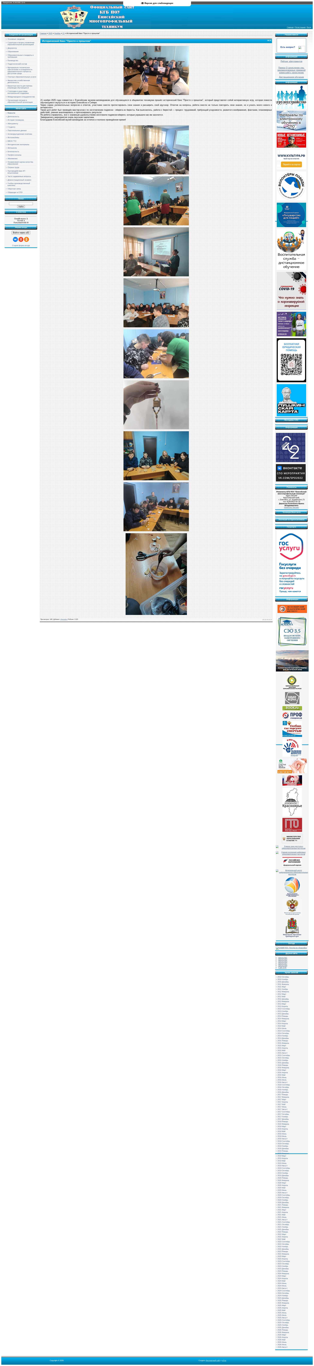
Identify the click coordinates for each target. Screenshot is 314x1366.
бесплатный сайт (213, 1360)
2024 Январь (283, 1271)
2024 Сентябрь (284, 1291)
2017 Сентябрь (284, 1112)
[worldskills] (292, 703)
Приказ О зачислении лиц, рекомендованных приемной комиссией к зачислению (291, 70)
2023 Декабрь (283, 1269)
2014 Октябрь (283, 1033)
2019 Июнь (282, 1163)
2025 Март (282, 1305)
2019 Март (282, 1156)
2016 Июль (282, 1080)
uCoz (224, 1360)
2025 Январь (283, 1300)
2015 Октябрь (283, 1058)
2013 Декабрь (283, 1014)
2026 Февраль (283, 1332)
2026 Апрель (283, 1337)
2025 (50, 33)
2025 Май (281, 1310)
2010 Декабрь (283, 982)
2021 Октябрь (283, 1224)
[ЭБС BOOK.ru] (292, 710)
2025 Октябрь (283, 1323)
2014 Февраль (283, 1019)
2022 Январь (283, 1232)
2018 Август (283, 1139)
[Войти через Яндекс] (20, 239)
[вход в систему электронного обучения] (292, 646)
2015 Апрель (283, 1048)
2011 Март (282, 987)
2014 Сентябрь (284, 1031)
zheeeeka (63, 619)
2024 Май (281, 1281)
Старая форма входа (21, 245)
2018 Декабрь (283, 1148)
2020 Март (282, 1183)
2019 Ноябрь (283, 1173)
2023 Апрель (283, 1259)
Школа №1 (282, 958)
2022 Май (281, 1239)
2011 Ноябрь (283, 989)
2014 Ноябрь (283, 1036)
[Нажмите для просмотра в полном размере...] (156, 94)
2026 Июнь (282, 1342)
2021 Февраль (283, 1207)
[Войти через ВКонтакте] (15, 239)
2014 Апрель (283, 1023)
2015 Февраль (283, 1043)
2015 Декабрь (283, 1063)
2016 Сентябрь (284, 1085)
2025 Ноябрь (283, 1325)
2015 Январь (283, 1041)
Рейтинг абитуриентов (291, 61)
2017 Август (283, 1109)
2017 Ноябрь (283, 1117)
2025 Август (283, 1318)
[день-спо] (290, 461)
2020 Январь (283, 1178)
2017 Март (282, 1099)
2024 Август (283, 1288)
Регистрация (300, 27)
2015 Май (281, 1050)
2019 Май (281, 1161)
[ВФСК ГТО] (292, 831)
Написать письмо (291, 507)
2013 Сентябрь (284, 1009)
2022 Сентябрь (284, 1242)
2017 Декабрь (283, 1119)
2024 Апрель (283, 1278)
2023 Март (282, 1256)
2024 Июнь (282, 1283)
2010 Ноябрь (283, 979)
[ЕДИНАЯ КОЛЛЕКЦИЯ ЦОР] (292, 689)
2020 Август (283, 1193)
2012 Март (282, 994)
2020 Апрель (283, 1185)
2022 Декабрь (283, 1249)
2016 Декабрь (283, 1092)
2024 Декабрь (283, 1298)
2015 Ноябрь (283, 1060)
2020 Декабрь (283, 1202)
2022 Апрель (283, 1237)
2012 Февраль (283, 992)
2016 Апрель (283, 1072)
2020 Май (281, 1188)
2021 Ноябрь (283, 1227)
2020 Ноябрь (283, 1200)
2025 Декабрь (283, 1327)
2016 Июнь (282, 1077)
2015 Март (282, 1046)
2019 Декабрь (283, 1175)
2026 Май (281, 1340)
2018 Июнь (282, 1134)
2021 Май (281, 1215)
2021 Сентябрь (284, 1222)
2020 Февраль (283, 1180)
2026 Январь (283, 1330)
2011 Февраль (283, 984)
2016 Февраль (283, 1068)
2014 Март (282, 1021)
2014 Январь (283, 1016)
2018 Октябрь (283, 1144)
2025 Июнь (282, 1313)
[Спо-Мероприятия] (291, 481)
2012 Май (281, 996)
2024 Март (282, 1276)
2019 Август (283, 1166)
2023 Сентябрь (284, 1261)
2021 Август (283, 1220)
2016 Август (283, 1082)
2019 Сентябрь (284, 1168)
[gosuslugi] (291, 595)
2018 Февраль (283, 1124)
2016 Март (282, 1070)
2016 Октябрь (283, 1087)
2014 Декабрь (283, 1038)
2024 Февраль (283, 1273)
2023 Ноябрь (283, 1266)
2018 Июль (282, 1136)
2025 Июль (282, 1315)
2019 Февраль (283, 1153)
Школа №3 (282, 962)
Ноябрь (57, 33)
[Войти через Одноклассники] (26, 239)
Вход (309, 27)
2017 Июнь (282, 1107)
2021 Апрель (283, 1212)
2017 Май (281, 1104)
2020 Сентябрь (284, 1195)
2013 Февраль (283, 1001)
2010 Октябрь (283, 977)
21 (63, 33)
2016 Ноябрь (283, 1090)
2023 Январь (283, 1251)
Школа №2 (282, 960)
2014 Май (281, 1026)
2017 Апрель (283, 1102)
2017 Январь (283, 1095)
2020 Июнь (282, 1190)
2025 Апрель (283, 1308)
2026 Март (282, 1335)
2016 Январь (283, 1065)
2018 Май (281, 1131)
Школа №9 (282, 966)
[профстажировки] (292, 718)
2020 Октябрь (283, 1197)
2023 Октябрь (283, 1264)
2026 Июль (282, 1345)
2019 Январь (283, 1151)
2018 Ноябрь (283, 1146)
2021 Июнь (282, 1217)
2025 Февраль (283, 1303)
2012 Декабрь (283, 999)
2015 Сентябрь (284, 1055)
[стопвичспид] (292, 785)
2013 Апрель (283, 1006)
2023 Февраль (283, 1254)
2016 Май (281, 1075)
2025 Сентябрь (284, 1320)
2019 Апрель (283, 1158)
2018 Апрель (283, 1129)
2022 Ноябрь (283, 1247)
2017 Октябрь (283, 1114)
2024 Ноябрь (283, 1296)
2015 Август (283, 1053)
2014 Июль (282, 1028)
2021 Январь (283, 1205)
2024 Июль (282, 1286)
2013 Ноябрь (283, 1011)
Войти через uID (21, 232)
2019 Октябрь (283, 1171)
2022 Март (282, 1234)
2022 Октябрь (283, 1244)
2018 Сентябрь (284, 1141)
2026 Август (283, 1347)
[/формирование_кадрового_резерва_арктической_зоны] (292, 671)
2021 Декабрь (283, 1229)
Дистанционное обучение (291, 77)
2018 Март (282, 1126)
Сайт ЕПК (282, 968)
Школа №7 (282, 964)
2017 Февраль (283, 1097)
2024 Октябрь (283, 1293)
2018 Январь (283, 1122)
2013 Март (282, 1004)
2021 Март (282, 1210)
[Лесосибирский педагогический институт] (292, 612)
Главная (290, 27)
